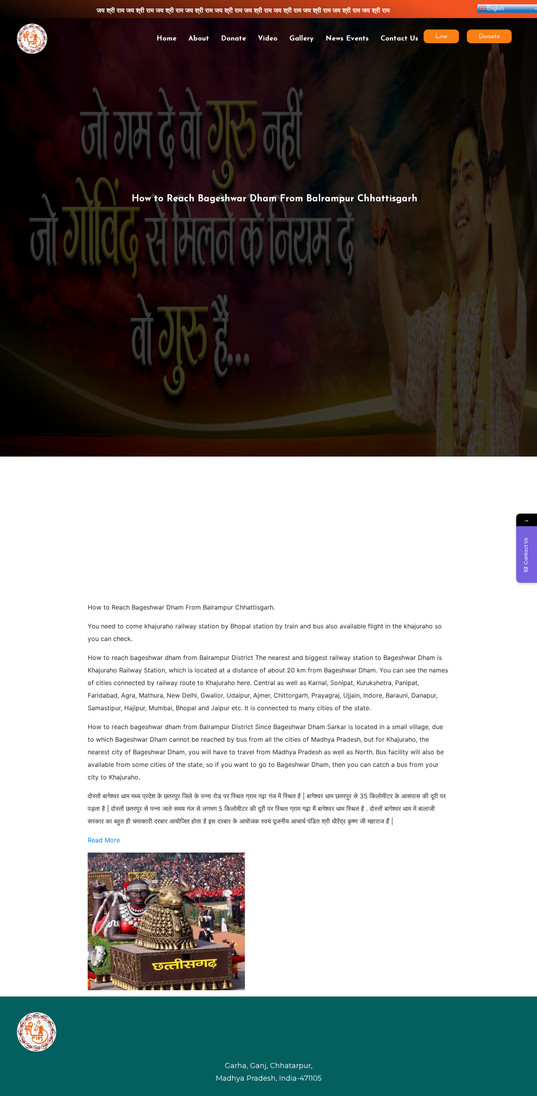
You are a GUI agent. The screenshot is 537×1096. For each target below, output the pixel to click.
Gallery (301, 38)
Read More (104, 840)
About (198, 38)
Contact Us (399, 38)
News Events (347, 38)
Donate (233, 38)
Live (444, 36)
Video (268, 38)
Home (166, 38)
